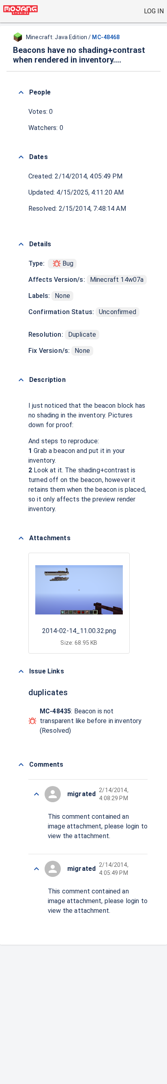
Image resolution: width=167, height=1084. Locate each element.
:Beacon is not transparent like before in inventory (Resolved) (90, 720)
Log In (154, 11)
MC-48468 (106, 37)
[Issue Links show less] (21, 671)
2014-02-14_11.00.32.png (79, 631)
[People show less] (21, 92)
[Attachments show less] (21, 538)
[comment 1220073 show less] (36, 794)
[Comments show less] (21, 765)
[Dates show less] (21, 157)
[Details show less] (21, 244)
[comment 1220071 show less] (36, 869)
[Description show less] (21, 380)
